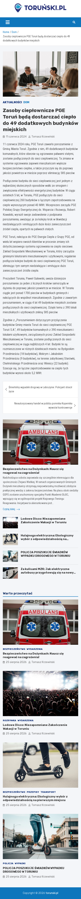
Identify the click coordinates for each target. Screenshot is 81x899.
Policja (8, 863)
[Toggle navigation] (7, 22)
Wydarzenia (35, 649)
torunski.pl (52, 893)
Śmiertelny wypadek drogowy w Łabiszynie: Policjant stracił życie (40, 389)
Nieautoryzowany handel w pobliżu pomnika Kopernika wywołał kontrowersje (43, 405)
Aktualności (12, 102)
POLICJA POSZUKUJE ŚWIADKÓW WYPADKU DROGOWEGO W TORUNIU (45, 554)
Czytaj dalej (9, 509)
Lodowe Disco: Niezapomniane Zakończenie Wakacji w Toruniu (43, 520)
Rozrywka (9, 720)
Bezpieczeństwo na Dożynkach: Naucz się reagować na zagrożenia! (33, 470)
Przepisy (33, 792)
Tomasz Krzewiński (43, 136)
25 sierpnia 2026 (16, 662)
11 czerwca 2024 (16, 136)
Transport (48, 792)
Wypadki (20, 863)
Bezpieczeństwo (14, 649)
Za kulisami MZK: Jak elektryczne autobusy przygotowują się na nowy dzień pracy (47, 572)
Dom (26, 102)
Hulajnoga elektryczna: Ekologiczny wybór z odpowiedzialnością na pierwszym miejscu (47, 539)
